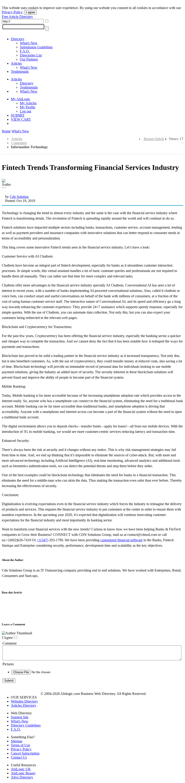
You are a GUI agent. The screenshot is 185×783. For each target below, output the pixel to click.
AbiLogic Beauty (23, 773)
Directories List (31, 55)
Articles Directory (23, 705)
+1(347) (42, 540)
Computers (19, 143)
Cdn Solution (19, 197)
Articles (16, 63)
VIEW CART (21, 119)
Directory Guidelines (26, 725)
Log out (25, 111)
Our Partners (29, 59)
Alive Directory (22, 777)
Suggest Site (19, 717)
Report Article (154, 139)
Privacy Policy (12, 12)
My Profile (27, 107)
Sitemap (16, 741)
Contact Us (19, 757)
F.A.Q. (25, 51)
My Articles (28, 103)
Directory (17, 39)
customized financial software (121, 540)
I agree (30, 12)
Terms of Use (20, 745)
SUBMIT (18, 115)
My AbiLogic (20, 99)
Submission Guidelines (36, 47)
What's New (28, 43)
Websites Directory (24, 701)
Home (6, 131)
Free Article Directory (17, 17)
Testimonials (20, 71)
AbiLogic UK (21, 769)
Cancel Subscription (25, 753)
